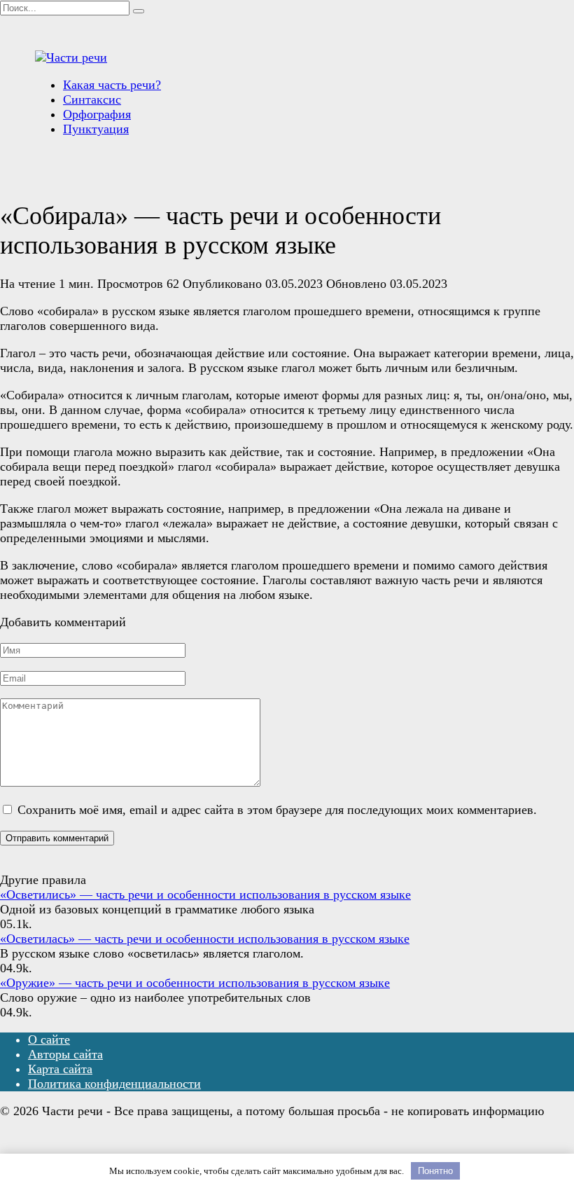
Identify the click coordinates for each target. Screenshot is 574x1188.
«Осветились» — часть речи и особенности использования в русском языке (205, 894)
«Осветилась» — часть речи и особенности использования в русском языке (205, 939)
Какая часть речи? (112, 85)
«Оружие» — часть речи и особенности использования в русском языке (195, 983)
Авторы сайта (65, 1054)
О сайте (49, 1039)
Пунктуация (96, 129)
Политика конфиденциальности (114, 1084)
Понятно (435, 1171)
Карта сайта (60, 1069)
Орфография (97, 114)
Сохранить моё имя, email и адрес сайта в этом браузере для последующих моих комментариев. (277, 810)
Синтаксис (92, 99)
